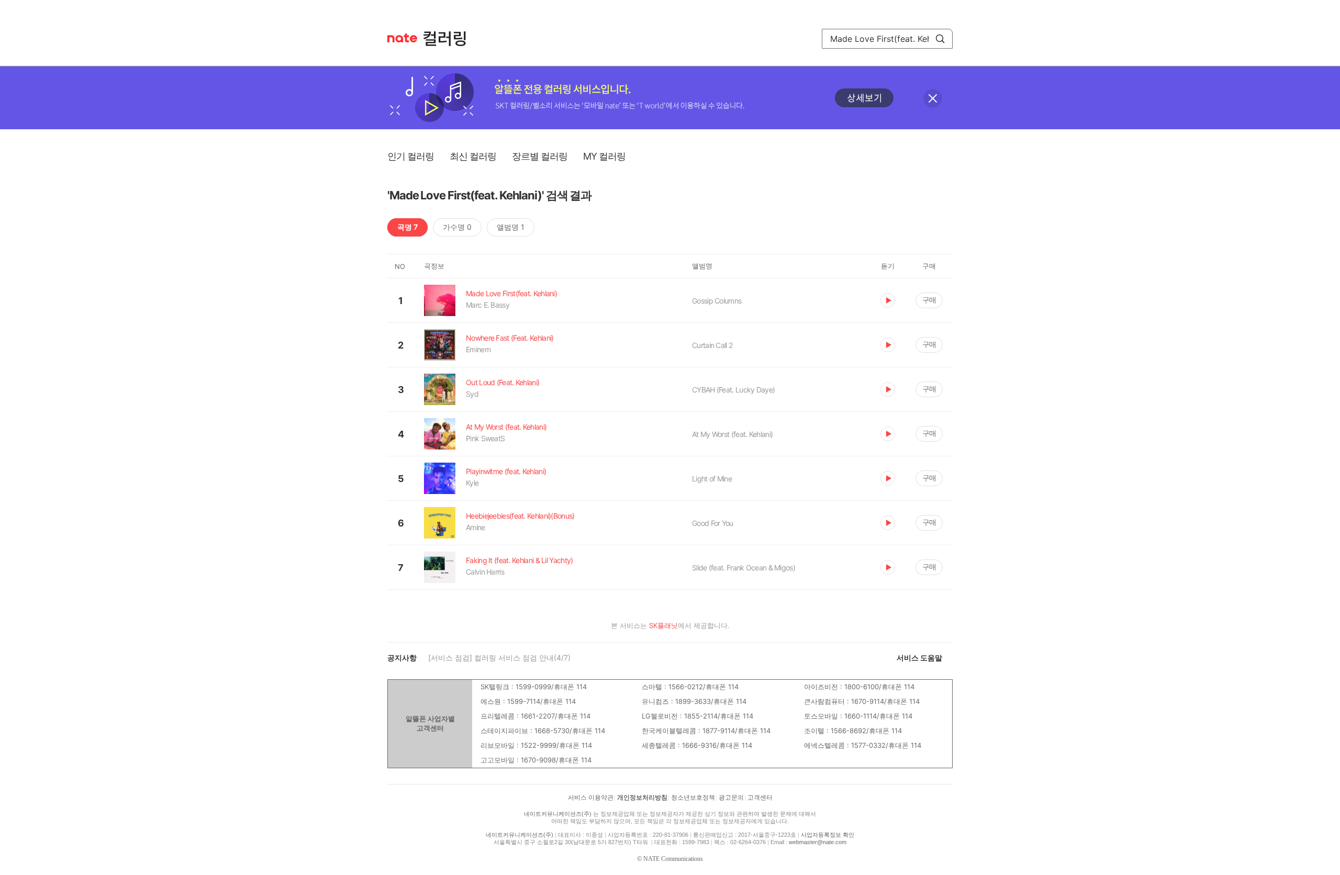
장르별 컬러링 (539, 156)
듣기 (887, 300)
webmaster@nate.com (817, 842)
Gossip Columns (716, 300)
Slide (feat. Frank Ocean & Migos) (743, 567)
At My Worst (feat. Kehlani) (732, 434)
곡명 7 (407, 226)
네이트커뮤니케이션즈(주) (557, 814)
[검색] (940, 39)
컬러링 (449, 38)
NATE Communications (673, 858)
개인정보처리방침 (642, 797)
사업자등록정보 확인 (827, 835)
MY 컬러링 (604, 156)
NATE (402, 37)
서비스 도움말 (919, 657)
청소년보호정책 (693, 797)
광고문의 (731, 797)
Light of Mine (712, 478)
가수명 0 (457, 226)
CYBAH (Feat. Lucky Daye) (733, 389)
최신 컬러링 (473, 156)
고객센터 (760, 797)
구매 (929, 299)
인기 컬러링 (410, 156)
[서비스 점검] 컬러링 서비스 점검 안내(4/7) (499, 657)
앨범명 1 (510, 226)
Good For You (712, 523)
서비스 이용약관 (590, 797)
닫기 (932, 98)
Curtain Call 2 (712, 345)
